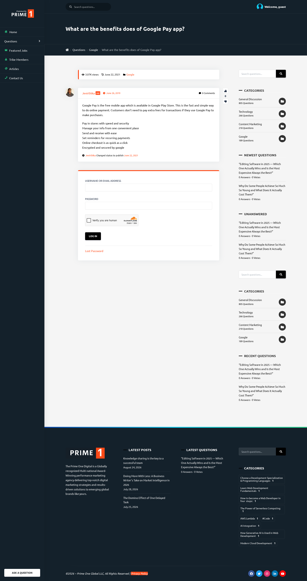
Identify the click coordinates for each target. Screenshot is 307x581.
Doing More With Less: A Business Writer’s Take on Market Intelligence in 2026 (146, 480)
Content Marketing (250, 124)
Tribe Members (18, 59)
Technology (246, 111)
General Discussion (250, 99)
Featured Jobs (18, 50)
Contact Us (16, 78)
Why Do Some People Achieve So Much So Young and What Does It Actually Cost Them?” (262, 190)
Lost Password (94, 251)
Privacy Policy (139, 573)
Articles (14, 68)
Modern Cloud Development (258, 543)
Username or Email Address (103, 180)
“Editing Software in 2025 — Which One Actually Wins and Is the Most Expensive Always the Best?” (260, 168)
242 (97, 93)
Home (13, 32)
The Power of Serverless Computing (260, 510)
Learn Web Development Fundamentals (254, 489)
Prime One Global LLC (90, 573)
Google (93, 49)
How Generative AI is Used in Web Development (259, 534)
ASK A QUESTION (22, 572)
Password (91, 198)
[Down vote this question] (225, 101)
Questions (10, 41)
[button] (270, 7)
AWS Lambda (249, 518)
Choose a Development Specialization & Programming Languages (261, 479)
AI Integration (249, 525)
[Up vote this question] (225, 90)
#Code (267, 518)
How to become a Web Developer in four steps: (260, 499)
